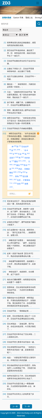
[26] (4, 323)
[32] (4, 376)
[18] (4, 253)
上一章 (15, 406)
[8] (5, 102)
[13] (4, 201)
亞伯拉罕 (25, 146)
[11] (4, 128)
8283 (21, 165)
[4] (5, 68)
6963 (11, 176)
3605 (11, 165)
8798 (19, 172)
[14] (4, 209)
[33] (4, 383)
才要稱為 (26, 180)
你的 (19, 183)
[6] (5, 84)
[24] (4, 311)
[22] (4, 287)
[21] (4, 279)
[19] (4, 261)
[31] (4, 365)
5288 (16, 157)
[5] (5, 76)
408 (23, 153)
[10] (4, 118)
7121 (11, 183)
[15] (4, 222)
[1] (5, 42)
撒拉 (18, 165)
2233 (11, 187)
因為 (17, 176)
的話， (21, 169)
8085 (15, 172)
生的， (19, 180)
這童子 (12, 157)
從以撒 (25, 176)
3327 (15, 179)
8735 (15, 183)
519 (13, 161)
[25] (4, 316)
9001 (22, 183)
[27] (4, 334)
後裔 (26, 183)
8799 (18, 150)
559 (15, 150)
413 (20, 146)
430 (15, 146)
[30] (4, 357)
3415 (20, 161)
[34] (4, 394)
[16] (4, 230)
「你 (24, 150)
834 (15, 165)
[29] (4, 347)
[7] (5, 92)
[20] (4, 271)
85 (10, 150)
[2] (5, 50)
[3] (5, 61)
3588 (20, 176)
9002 (11, 153)
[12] (4, 133)
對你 (25, 165)
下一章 (27, 406)
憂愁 (16, 161)
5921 (28, 153)
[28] (4, 342)
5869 (16, 153)
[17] (4, 240)
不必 (20, 154)
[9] (5, 110)
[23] (4, 297)
